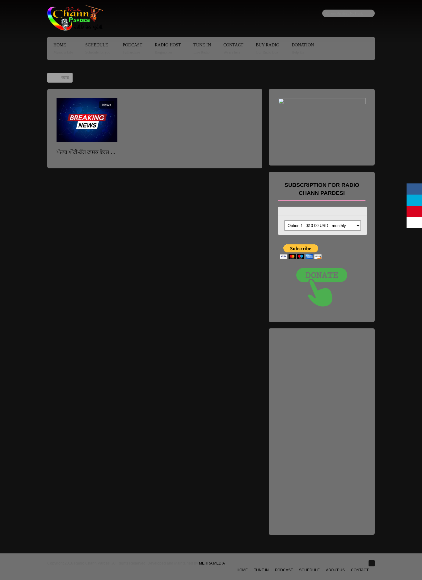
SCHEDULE (309, 570)
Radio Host (168, 48)
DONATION (303, 48)
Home (63, 48)
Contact (233, 48)
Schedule (97, 48)
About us (335, 570)
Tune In (202, 48)
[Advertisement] (324, 430)
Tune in (261, 570)
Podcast (132, 48)
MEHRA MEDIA (212, 563)
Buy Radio (267, 48)
